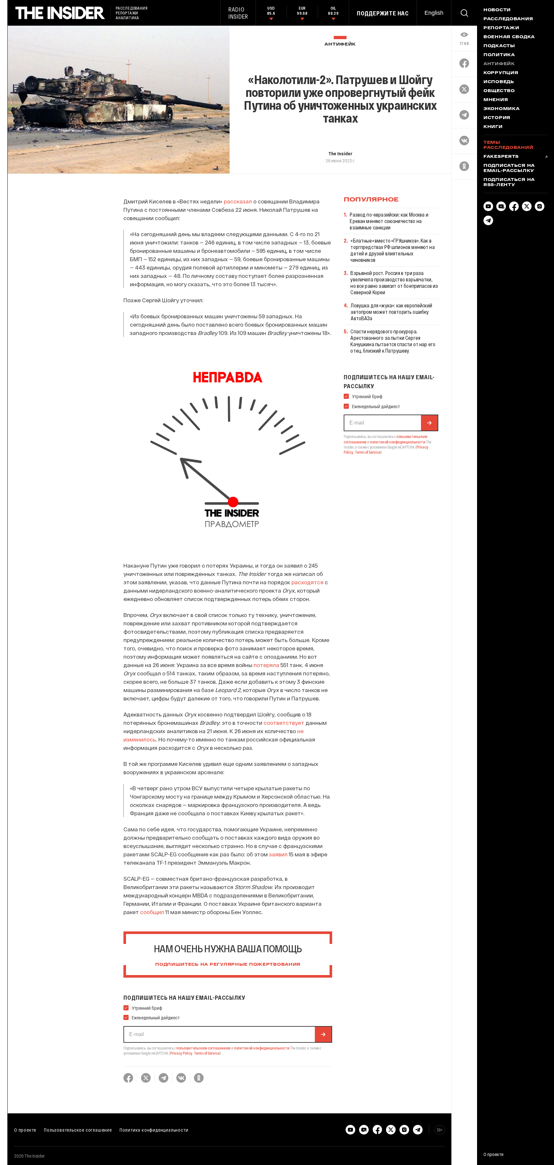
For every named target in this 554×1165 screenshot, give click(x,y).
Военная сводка (509, 37)
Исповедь (498, 82)
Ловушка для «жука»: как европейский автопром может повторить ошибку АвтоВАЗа (391, 311)
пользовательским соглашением (203, 1048)
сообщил (152, 912)
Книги (493, 127)
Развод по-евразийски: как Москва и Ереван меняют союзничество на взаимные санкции (389, 220)
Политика (499, 55)
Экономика (501, 109)
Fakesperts (501, 157)
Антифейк (340, 44)
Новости (497, 10)
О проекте (25, 1130)
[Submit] (323, 1034)
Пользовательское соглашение (78, 1130)
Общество (499, 91)
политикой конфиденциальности (262, 1048)
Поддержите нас (383, 13)
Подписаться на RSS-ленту (509, 182)
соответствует (284, 722)
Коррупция (500, 73)
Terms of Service (207, 1053)
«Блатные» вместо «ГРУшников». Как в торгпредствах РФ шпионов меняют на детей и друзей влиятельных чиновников (392, 250)
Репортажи (501, 28)
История (496, 118)
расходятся (307, 582)
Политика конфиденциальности (154, 1130)
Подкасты (499, 46)
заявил (278, 854)
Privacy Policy (181, 1053)
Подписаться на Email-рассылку (509, 168)
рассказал (238, 201)
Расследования (508, 19)
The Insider (340, 153)
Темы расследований (508, 145)
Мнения (495, 100)
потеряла (266, 665)
